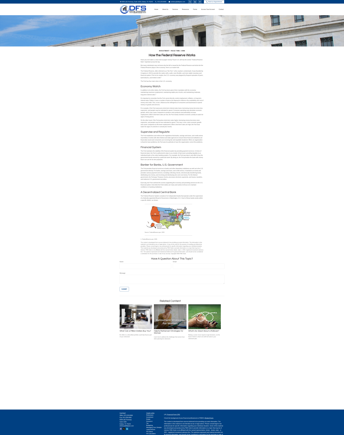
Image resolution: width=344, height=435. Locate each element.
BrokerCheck (209, 418)
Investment (149, 417)
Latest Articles (150, 429)
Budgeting (149, 425)
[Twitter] (190, 2)
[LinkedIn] (195, 2)
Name (121, 261)
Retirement (149, 415)
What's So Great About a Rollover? (203, 331)
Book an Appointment (215, 2)
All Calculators (151, 433)
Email (175, 261)
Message (122, 273)
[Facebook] (200, 2)
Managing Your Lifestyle (154, 427)
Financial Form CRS (173, 414)
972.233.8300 (161, 2)
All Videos (149, 431)
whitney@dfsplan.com (178, 2)
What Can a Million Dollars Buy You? (135, 331)
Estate (148, 419)
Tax (147, 423)
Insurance (149, 421)
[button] (156, 9)
